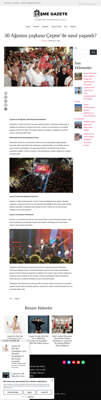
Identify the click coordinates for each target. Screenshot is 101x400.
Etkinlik (73, 26)
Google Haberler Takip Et (31, 3)
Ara (76, 48)
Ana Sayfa (7, 3)
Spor (65, 26)
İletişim (16, 3)
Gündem (36, 26)
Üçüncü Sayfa (56, 26)
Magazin (45, 26)
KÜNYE (63, 394)
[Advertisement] (41, 103)
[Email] (5, 109)
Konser (17, 298)
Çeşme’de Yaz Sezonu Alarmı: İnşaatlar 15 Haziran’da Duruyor (89, 139)
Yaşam (28, 26)
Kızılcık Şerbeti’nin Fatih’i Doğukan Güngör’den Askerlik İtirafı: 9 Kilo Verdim (90, 78)
